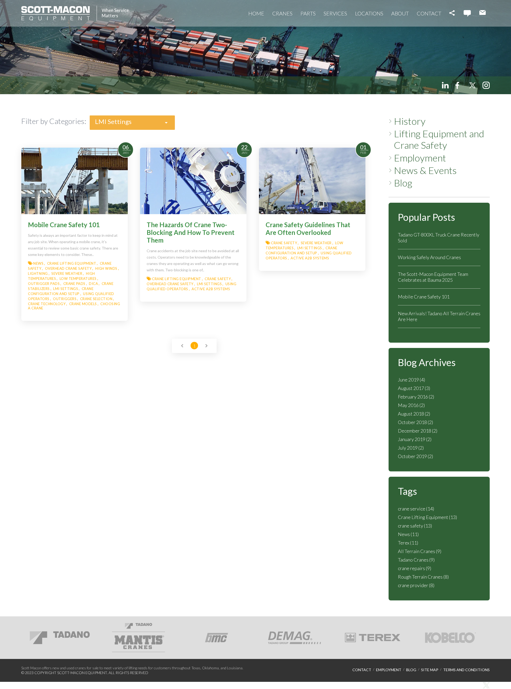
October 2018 (415, 422)
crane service (416, 509)
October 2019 (415, 456)
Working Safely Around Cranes (429, 257)
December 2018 (417, 431)
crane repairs (414, 568)
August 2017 (414, 388)
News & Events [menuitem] (425, 170)
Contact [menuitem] (361, 670)
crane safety (415, 526)
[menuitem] (256, 13)
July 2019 (411, 448)
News (408, 534)
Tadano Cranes (416, 560)
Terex (408, 543)
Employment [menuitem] (420, 158)
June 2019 (411, 380)
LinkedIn (445, 85)
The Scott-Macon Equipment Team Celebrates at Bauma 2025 (433, 277)
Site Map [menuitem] (429, 670)
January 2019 (414, 439)
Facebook (458, 85)
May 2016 (411, 405)
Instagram (486, 85)
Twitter (472, 85)
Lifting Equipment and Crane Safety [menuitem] (439, 139)
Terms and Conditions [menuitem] (466, 670)
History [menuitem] (410, 121)
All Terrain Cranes (419, 551)
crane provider (416, 585)
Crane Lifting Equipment (427, 517)
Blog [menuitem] (403, 183)
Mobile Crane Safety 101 (424, 297)
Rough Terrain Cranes (423, 577)
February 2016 (416, 397)
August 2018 (414, 414)
